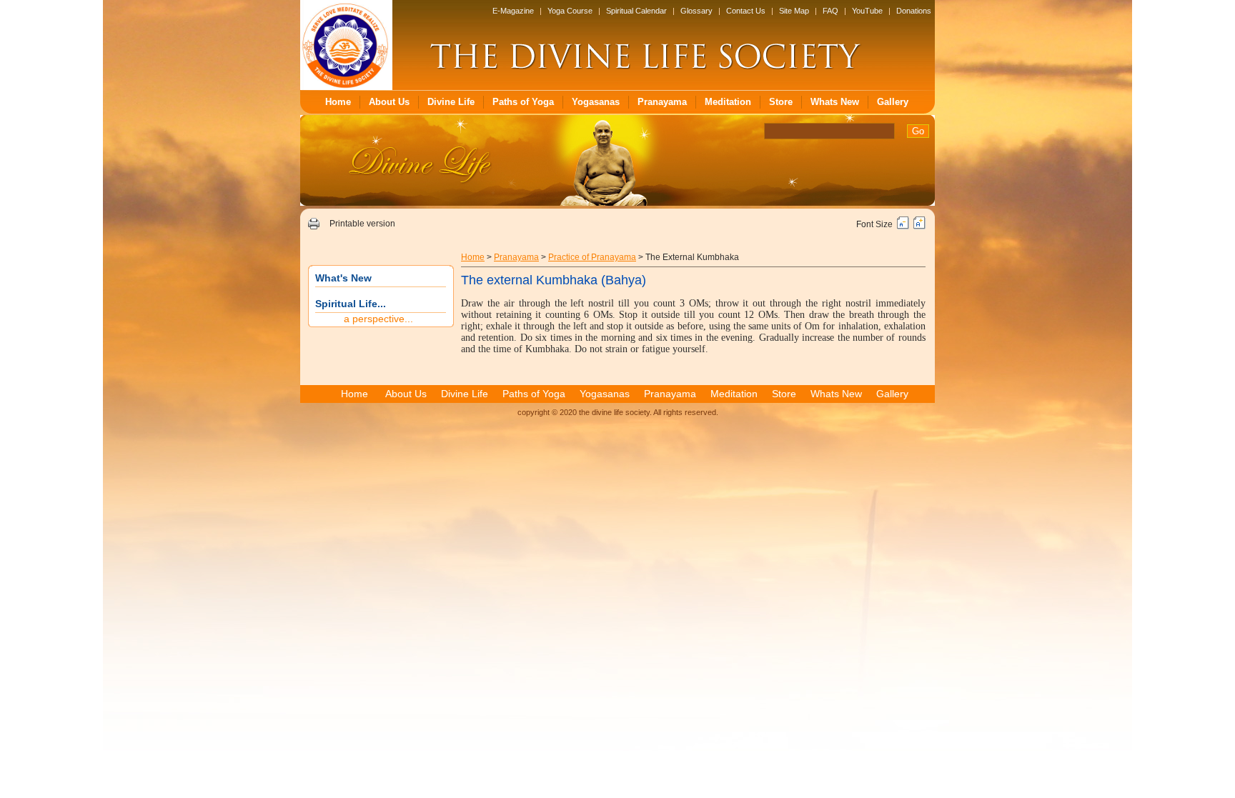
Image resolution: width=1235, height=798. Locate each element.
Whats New (834, 101)
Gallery (892, 101)
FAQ (830, 10)
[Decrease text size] (903, 226)
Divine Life (451, 101)
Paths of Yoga (523, 101)
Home (338, 101)
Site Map (794, 10)
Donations (913, 10)
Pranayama (662, 101)
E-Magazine (513, 10)
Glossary (696, 10)
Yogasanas (596, 101)
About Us (389, 101)
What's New (343, 278)
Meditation (728, 101)
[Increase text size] (919, 226)
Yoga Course (569, 10)
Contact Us (745, 10)
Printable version (362, 224)
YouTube (867, 10)
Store (781, 101)
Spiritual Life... (350, 303)
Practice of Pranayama (592, 257)
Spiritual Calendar (636, 10)
